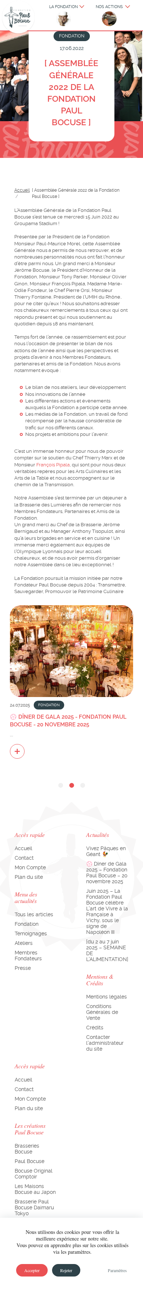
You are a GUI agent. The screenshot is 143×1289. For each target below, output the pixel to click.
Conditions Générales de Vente (102, 1012)
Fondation (26, 924)
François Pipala (53, 464)
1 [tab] (60, 785)
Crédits (94, 1027)
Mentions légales (106, 997)
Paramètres (117, 1270)
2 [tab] (71, 785)
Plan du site (29, 877)
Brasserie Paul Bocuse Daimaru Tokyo (34, 1207)
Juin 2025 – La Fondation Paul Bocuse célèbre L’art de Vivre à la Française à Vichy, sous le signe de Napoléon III (107, 911)
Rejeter (66, 1270)
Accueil (22, 190)
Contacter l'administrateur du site (105, 1043)
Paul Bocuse (29, 1161)
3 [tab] (82, 785)
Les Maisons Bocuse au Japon (35, 1189)
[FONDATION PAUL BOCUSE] (18, 17)
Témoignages (31, 933)
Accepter (32, 1270)
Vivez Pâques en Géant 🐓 (106, 851)
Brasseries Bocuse (27, 1149)
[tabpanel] (71, 681)
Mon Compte (30, 867)
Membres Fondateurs (28, 955)
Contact (24, 858)
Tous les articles (34, 914)
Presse (23, 968)
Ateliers (24, 943)
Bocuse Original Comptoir (33, 1174)
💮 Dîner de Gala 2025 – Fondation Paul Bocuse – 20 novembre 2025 (107, 872)
